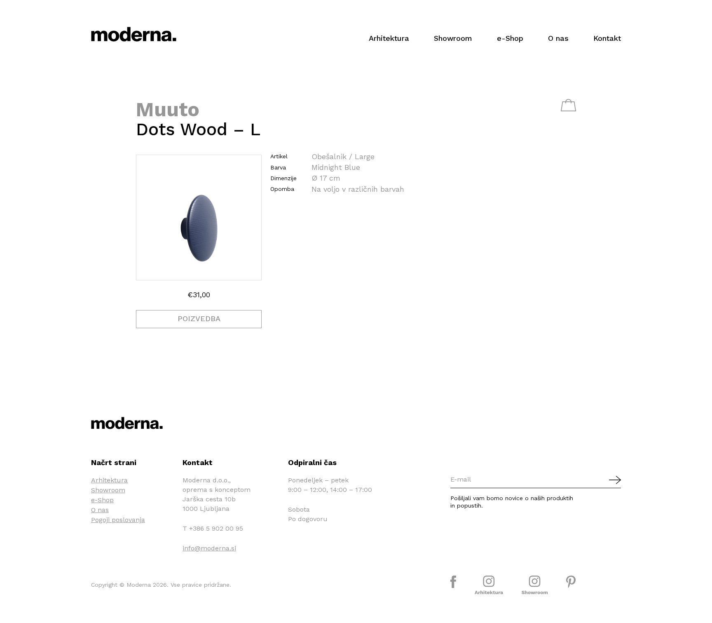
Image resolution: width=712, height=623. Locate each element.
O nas (558, 38)
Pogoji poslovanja (118, 520)
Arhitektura (389, 38)
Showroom (453, 38)
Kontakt (607, 38)
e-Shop (510, 38)
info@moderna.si (209, 548)
